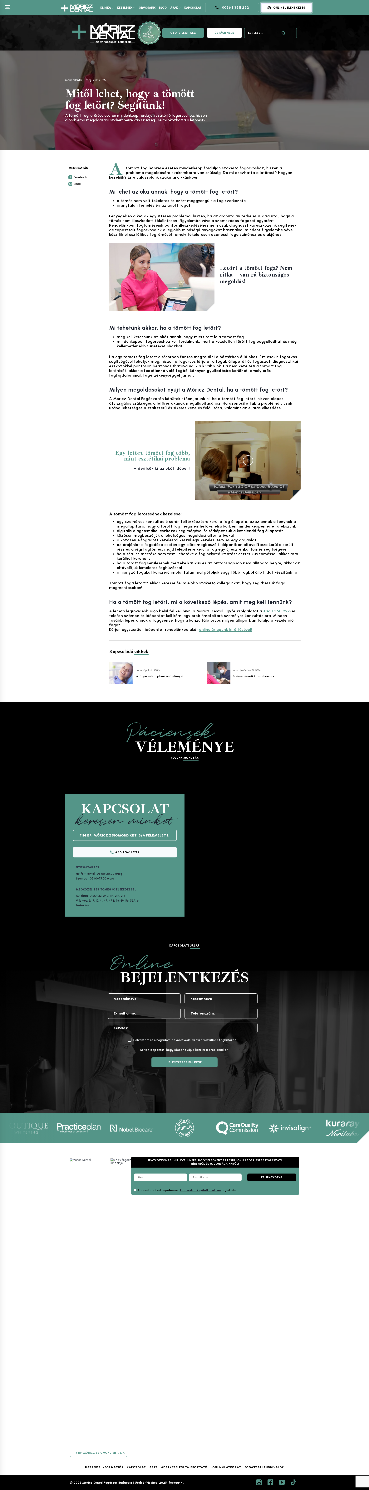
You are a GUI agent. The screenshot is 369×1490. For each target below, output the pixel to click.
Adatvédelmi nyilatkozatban (197, 1040)
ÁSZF (153, 1467)
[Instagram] (259, 1482)
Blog (163, 7)
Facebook (80, 177)
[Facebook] (270, 1482)
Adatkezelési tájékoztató (184, 1467)
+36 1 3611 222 (276, 611)
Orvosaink (147, 7)
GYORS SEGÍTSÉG (183, 33)
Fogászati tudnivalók (264, 1467)
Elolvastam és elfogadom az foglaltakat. (188, 1190)
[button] (248, 460)
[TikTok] (293, 1482)
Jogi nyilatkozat (226, 1467)
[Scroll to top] (357, 1447)
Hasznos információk (104, 1467)
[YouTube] (282, 1482)
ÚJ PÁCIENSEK (224, 33)
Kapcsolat (193, 7)
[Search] (283, 33)
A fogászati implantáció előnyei (159, 676)
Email (77, 184)
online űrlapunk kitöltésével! (225, 629)
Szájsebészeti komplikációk (253, 676)
